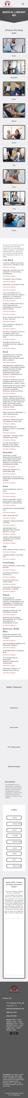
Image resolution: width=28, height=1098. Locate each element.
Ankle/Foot (17, 866)
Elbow (15, 835)
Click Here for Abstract (9, 267)
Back (15, 830)
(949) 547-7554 (11, 1012)
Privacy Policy (17, 1095)
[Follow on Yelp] (17, 1033)
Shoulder (17, 824)
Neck (15, 817)
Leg (14, 859)
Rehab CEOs (15, 1093)
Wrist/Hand (17, 841)
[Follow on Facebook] (11, 1033)
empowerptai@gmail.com (15, 1008)
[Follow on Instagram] (14, 1033)
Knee (15, 853)
